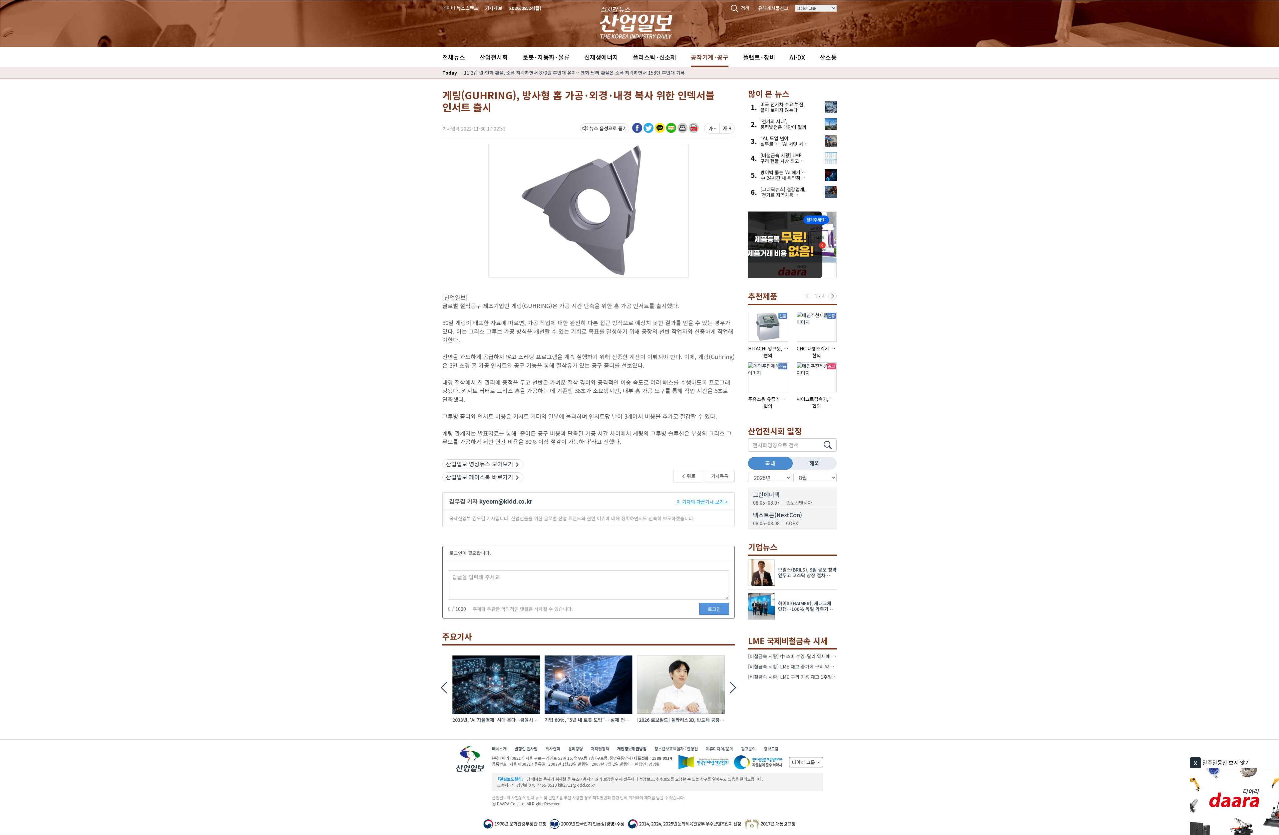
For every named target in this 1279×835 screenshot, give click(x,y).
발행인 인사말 (526, 748)
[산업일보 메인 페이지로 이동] (636, 22)
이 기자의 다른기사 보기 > (702, 501)
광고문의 (748, 748)
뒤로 (690, 476)
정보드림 (771, 748)
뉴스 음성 (599, 128)
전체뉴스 (453, 57)
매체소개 (499, 748)
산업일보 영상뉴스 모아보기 (479, 464)
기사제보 (493, 8)
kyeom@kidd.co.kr (505, 501)
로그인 (714, 609)
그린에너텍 (766, 494)
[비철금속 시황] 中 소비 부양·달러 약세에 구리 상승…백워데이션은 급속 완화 (824, 656)
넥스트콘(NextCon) (777, 515)
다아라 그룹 (804, 762)
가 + (727, 128)
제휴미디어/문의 (719, 748)
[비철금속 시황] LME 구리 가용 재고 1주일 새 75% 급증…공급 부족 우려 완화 (825, 676)
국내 (770, 463)
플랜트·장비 (759, 57)
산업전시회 (494, 57)
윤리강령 (575, 748)
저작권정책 (600, 748)
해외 (814, 463)
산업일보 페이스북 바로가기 (479, 477)
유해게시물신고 (773, 8)
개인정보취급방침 (631, 748)
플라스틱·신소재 (654, 57)
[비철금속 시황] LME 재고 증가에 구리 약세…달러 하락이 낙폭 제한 (814, 666)
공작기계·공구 (709, 57)
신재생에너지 (601, 57)
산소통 (828, 57)
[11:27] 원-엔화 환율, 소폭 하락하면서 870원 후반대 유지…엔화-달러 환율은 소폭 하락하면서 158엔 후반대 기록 (573, 72)
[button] (682, 128)
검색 (745, 8)
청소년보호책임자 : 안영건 (676, 748)
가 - (712, 128)
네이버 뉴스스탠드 (460, 8)
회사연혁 (553, 748)
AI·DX (797, 57)
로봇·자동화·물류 (546, 57)
